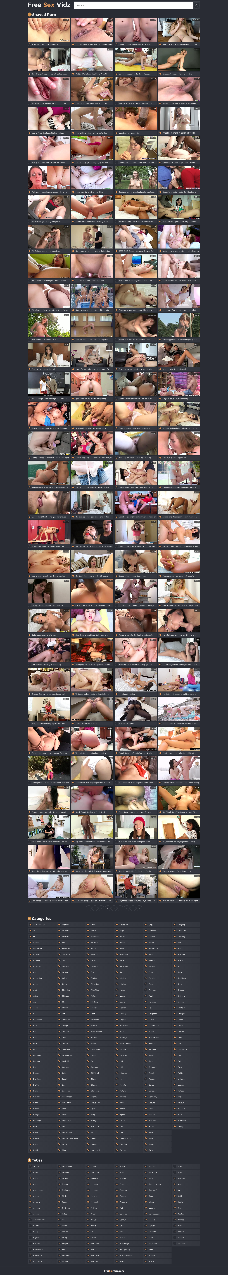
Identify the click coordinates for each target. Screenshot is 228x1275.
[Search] (196, 5)
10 (139, 908)
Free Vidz (49, 4)
